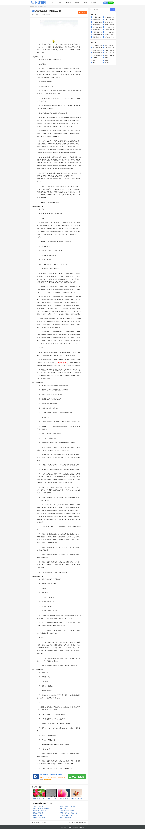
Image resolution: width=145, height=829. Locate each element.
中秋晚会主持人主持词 (66, 815)
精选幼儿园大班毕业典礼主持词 (41, 808)
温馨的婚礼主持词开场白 (39, 817)
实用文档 (40, 6)
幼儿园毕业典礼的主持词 (39, 810)
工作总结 (59, 2)
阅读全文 (48, 14)
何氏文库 (70, 827)
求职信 (106, 57)
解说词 (106, 60)
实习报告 (93, 2)
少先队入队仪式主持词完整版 (68, 806)
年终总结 (68, 2)
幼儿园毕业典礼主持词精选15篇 (68, 813)
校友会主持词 (63, 808)
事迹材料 (107, 62)
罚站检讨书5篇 (96, 19)
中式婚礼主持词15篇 (38, 806)
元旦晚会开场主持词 (38, 813)
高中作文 (95, 57)
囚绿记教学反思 (109, 22)
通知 (94, 62)
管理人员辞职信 (109, 45)
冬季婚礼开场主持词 (65, 817)
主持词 (45, 6)
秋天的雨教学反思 (97, 27)
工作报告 (76, 2)
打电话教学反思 (109, 34)
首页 (53, 2)
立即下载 (83, 12)
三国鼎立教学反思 (109, 24)
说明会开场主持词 (37, 815)
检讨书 (94, 60)
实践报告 (85, 2)
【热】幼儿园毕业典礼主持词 (68, 810)
